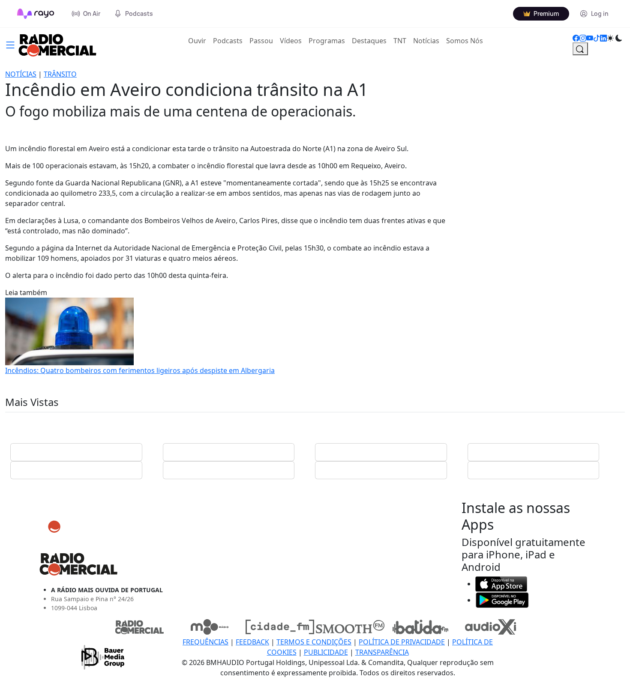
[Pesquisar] (580, 48)
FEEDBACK (252, 642)
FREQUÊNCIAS (205, 642)
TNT (399, 40)
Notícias (426, 40)
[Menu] (10, 44)
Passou (261, 40)
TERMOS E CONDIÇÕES (313, 642)
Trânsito (60, 74)
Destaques (369, 40)
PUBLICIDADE (326, 652)
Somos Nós (464, 40)
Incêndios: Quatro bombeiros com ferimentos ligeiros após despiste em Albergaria (140, 370)
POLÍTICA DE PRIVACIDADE (402, 642)
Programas (327, 40)
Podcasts (228, 40)
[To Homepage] (35, 14)
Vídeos (291, 40)
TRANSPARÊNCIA (382, 652)
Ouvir (199, 40)
